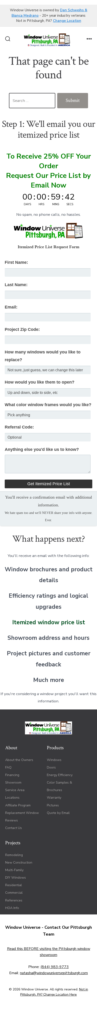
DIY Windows (15, 877)
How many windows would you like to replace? (43, 356)
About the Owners (19, 760)
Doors (51, 767)
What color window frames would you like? (48, 404)
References (13, 900)
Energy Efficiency (60, 775)
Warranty (54, 797)
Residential (13, 885)
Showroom (13, 782)
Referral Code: (19, 427)
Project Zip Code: (22, 329)
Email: (11, 307)
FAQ (8, 767)
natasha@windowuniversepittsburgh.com (54, 973)
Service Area (14, 790)
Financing (12, 775)
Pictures (53, 805)
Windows (54, 760)
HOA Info (12, 908)
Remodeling (14, 855)
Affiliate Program (18, 805)
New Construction (18, 862)
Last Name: (16, 284)
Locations (12, 797)
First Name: (16, 262)
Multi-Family (14, 870)
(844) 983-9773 (54, 966)
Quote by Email (58, 813)
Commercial (14, 892)
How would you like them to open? (39, 382)
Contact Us (13, 828)
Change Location (67, 20)
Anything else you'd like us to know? (42, 449)
